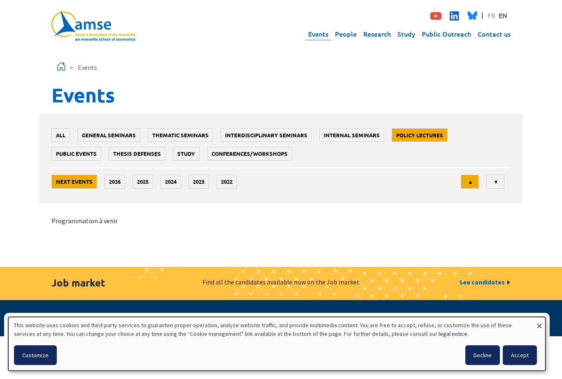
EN (503, 15)
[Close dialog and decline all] (539, 322)
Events (318, 33)
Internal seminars (352, 135)
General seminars (109, 135)
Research (377, 33)
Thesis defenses (137, 153)
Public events (76, 153)
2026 (115, 181)
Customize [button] (35, 355)
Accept (520, 355)
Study (406, 33)
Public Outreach (446, 33)
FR (491, 15)
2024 (170, 181)
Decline (483, 355)
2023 (198, 181)
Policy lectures (419, 135)
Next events (74, 181)
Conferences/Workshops (249, 153)
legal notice (453, 333)
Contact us (494, 33)
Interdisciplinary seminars (266, 135)
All (60, 135)
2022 (226, 181)
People (346, 33)
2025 (143, 181)
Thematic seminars (180, 135)
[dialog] (277, 344)
